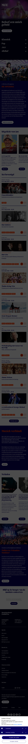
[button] (15, 728)
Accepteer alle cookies (14, 737)
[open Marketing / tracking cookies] (26, 732)
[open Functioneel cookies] (26, 728)
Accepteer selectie (14, 741)
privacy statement (18, 724)
